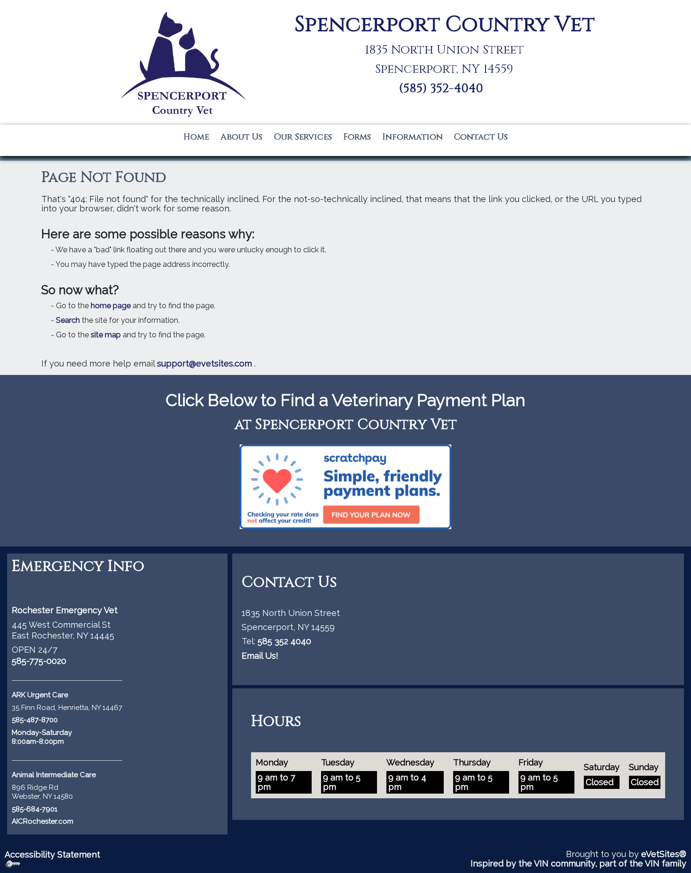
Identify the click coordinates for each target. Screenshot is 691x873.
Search (68, 320)
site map (106, 334)
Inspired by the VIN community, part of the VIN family (578, 863)
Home (196, 137)
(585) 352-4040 (441, 88)
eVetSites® (663, 854)
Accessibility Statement (52, 854)
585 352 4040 (284, 641)
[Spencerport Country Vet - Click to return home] (182, 63)
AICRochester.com (42, 821)
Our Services (303, 137)
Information (412, 137)
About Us (241, 137)
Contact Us (481, 137)
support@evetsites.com (204, 363)
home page (111, 305)
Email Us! (260, 656)
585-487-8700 (35, 720)
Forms (357, 137)
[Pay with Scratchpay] (345, 486)
